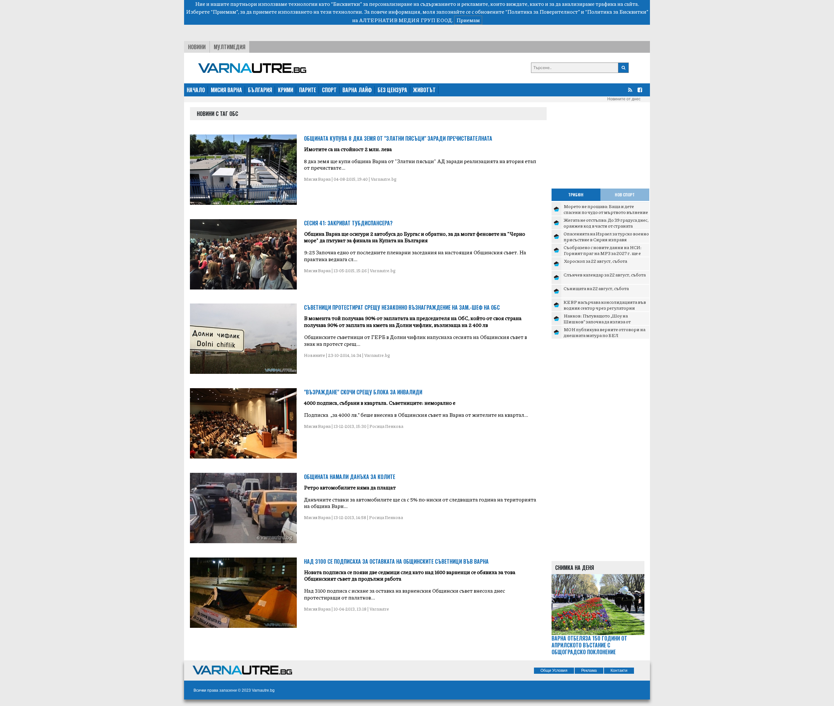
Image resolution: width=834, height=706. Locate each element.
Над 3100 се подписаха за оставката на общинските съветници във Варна (396, 561)
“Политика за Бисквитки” (616, 11)
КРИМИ (285, 90)
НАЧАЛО (196, 90)
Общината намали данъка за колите (349, 477)
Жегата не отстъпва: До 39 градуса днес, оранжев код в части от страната (606, 223)
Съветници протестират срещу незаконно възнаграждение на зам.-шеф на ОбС (402, 307)
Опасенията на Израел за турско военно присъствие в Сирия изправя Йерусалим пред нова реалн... (606, 239)
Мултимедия (229, 47)
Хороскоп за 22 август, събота (595, 261)
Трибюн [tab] (575, 194)
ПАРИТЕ (307, 90)
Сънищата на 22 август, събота (596, 288)
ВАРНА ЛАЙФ (357, 90)
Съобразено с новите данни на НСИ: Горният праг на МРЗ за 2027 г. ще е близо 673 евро (602, 253)
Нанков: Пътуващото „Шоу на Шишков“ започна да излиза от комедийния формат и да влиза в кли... (606, 321)
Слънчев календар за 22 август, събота (605, 274)
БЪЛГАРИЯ (260, 90)
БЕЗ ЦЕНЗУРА (392, 90)
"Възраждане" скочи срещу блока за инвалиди (363, 392)
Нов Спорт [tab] (625, 194)
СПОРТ (329, 90)
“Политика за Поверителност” (542, 11)
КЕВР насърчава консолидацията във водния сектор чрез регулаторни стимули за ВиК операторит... (605, 308)
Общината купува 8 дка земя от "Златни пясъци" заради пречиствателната (398, 138)
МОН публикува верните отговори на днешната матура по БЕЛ (604, 332)
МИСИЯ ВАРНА (226, 90)
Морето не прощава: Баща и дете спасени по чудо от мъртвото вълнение (606, 209)
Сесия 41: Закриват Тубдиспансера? (348, 223)
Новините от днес (623, 99)
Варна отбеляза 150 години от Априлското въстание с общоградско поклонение (589, 645)
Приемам (468, 20)
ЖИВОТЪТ (424, 90)
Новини (197, 47)
